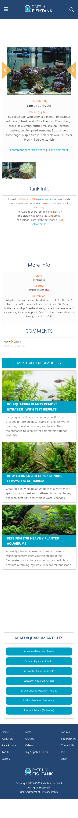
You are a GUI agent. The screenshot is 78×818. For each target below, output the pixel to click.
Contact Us (67, 745)
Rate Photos (9, 745)
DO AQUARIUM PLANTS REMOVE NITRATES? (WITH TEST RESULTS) (32, 407)
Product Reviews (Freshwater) (39, 700)
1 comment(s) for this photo (27, 150)
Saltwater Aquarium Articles (39, 681)
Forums (65, 732)
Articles (29, 739)
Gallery (6, 759)
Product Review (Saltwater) (39, 710)
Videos (29, 745)
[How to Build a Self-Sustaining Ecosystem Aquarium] (39, 457)
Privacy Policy (50, 792)
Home (5, 732)
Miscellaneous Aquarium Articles (39, 691)
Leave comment (58, 150)
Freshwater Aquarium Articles (39, 671)
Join (63, 752)
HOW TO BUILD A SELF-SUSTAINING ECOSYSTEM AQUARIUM (34, 479)
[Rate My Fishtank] (38, 12)
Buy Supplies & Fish (36, 752)
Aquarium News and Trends (39, 651)
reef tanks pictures (47, 199)
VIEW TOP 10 (39, 224)
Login (64, 759)
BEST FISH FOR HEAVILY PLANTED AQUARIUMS (33, 541)
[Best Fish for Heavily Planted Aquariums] (39, 520)
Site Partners (68, 739)
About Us (7, 739)
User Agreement (30, 792)
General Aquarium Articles (39, 661)
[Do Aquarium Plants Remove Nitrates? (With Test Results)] (39, 386)
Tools (28, 732)
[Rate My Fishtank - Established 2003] (39, 771)
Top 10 (5, 752)
